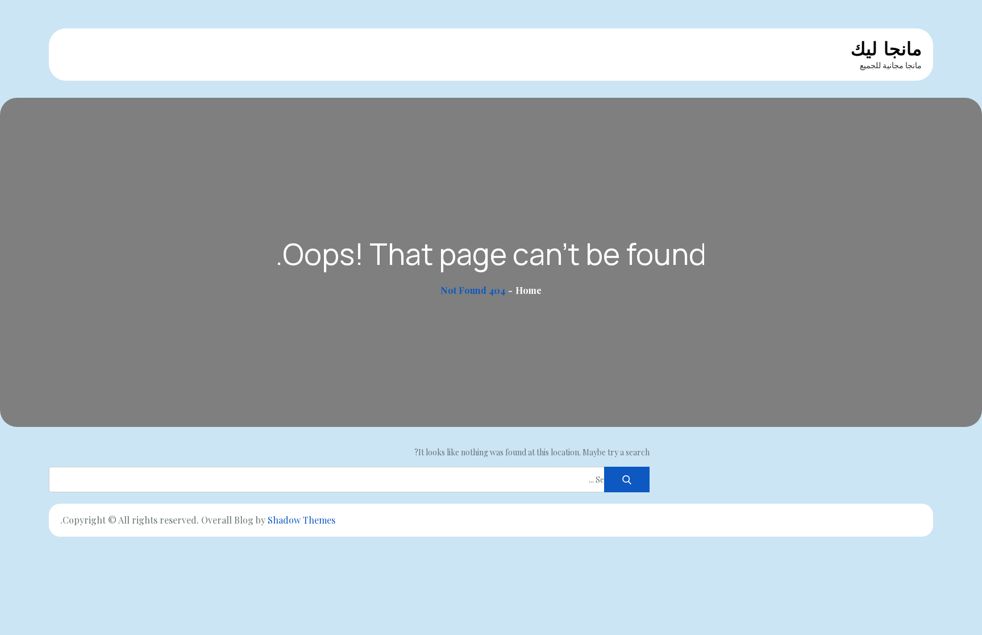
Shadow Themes (301, 520)
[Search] (627, 479)
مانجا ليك (886, 48)
